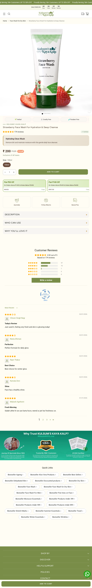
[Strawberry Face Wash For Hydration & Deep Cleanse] (46, 70)
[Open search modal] (8, 13)
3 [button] (46, 420)
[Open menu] (4, 13)
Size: (7, 160)
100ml (6, 165)
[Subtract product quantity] (5, 172)
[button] (89, 111)
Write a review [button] (46, 280)
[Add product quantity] (14, 172)
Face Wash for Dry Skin (18, 21)
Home (5, 21)
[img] (10, 314)
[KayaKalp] (46, 13)
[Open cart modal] (87, 13)
